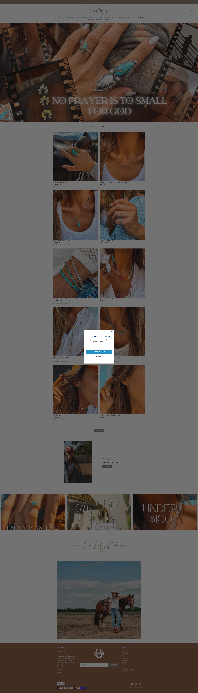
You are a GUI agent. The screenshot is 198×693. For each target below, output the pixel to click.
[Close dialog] (112, 331)
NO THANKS (99, 356)
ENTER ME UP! (99, 352)
